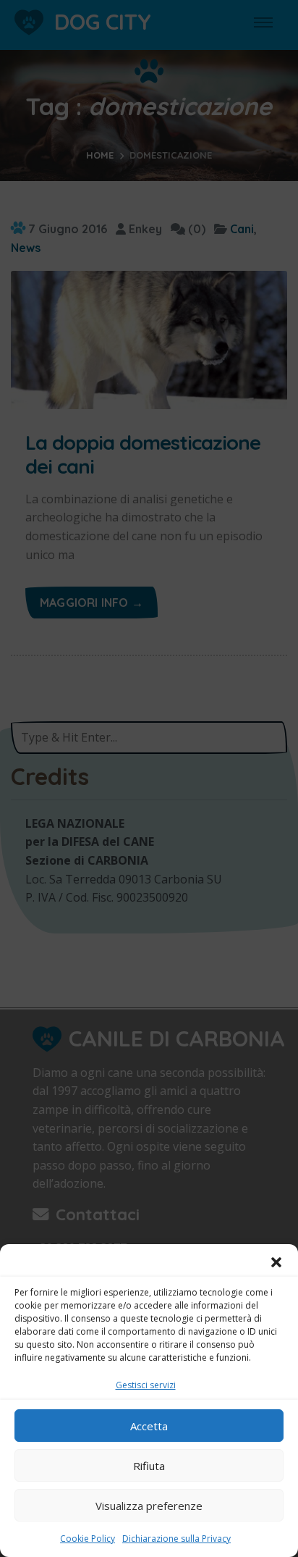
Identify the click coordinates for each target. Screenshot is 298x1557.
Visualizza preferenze (149, 1505)
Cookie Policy (87, 1538)
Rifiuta (149, 1466)
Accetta (149, 1426)
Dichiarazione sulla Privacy (176, 1538)
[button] (276, 1262)
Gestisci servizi (146, 1385)
